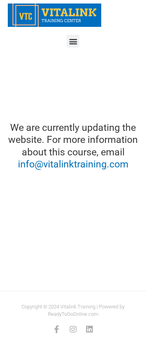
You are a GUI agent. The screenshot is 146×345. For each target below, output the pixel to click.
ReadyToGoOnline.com (73, 314)
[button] (73, 41)
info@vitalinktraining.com (73, 164)
